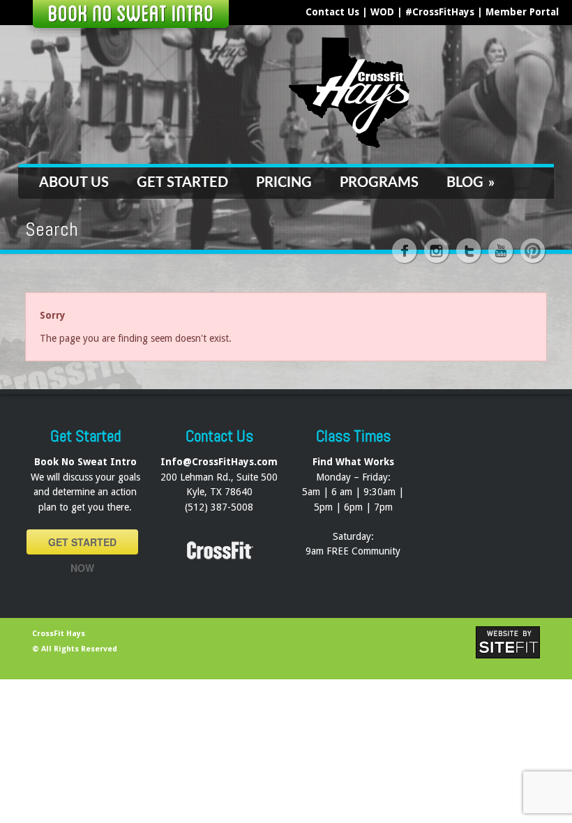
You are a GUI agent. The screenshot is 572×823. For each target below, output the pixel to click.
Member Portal (522, 11)
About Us (74, 183)
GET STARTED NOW (82, 544)
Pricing (284, 183)
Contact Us (332, 11)
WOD (382, 11)
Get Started (182, 183)
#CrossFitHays (439, 11)
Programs (379, 183)
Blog (470, 183)
